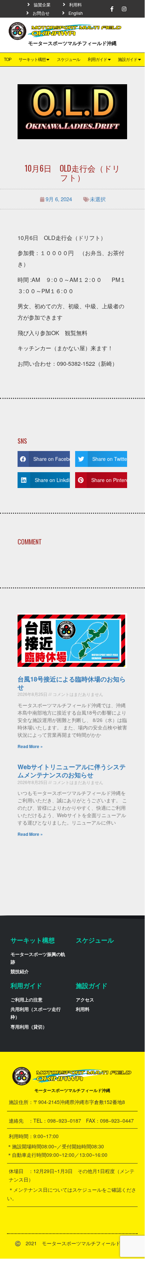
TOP (7, 59)
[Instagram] (124, 9)
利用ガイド (97, 59)
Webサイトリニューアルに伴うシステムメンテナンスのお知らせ (72, 770)
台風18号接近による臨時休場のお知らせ (72, 683)
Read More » (30, 746)
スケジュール (68, 59)
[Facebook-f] (112, 9)
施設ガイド (127, 59)
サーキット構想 (32, 59)
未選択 (98, 199)
